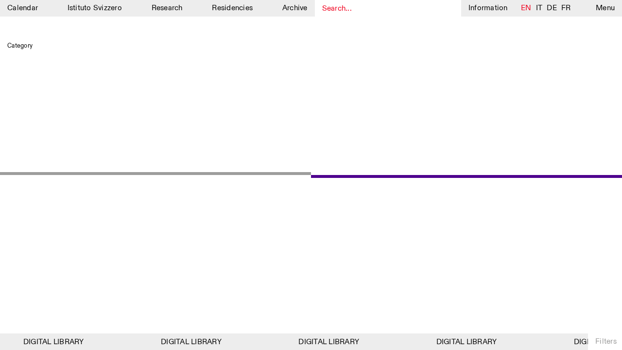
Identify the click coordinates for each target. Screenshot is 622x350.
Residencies (232, 8)
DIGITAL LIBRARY (51, 342)
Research (167, 8)
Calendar (22, 8)
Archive (295, 8)
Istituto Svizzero (95, 8)
